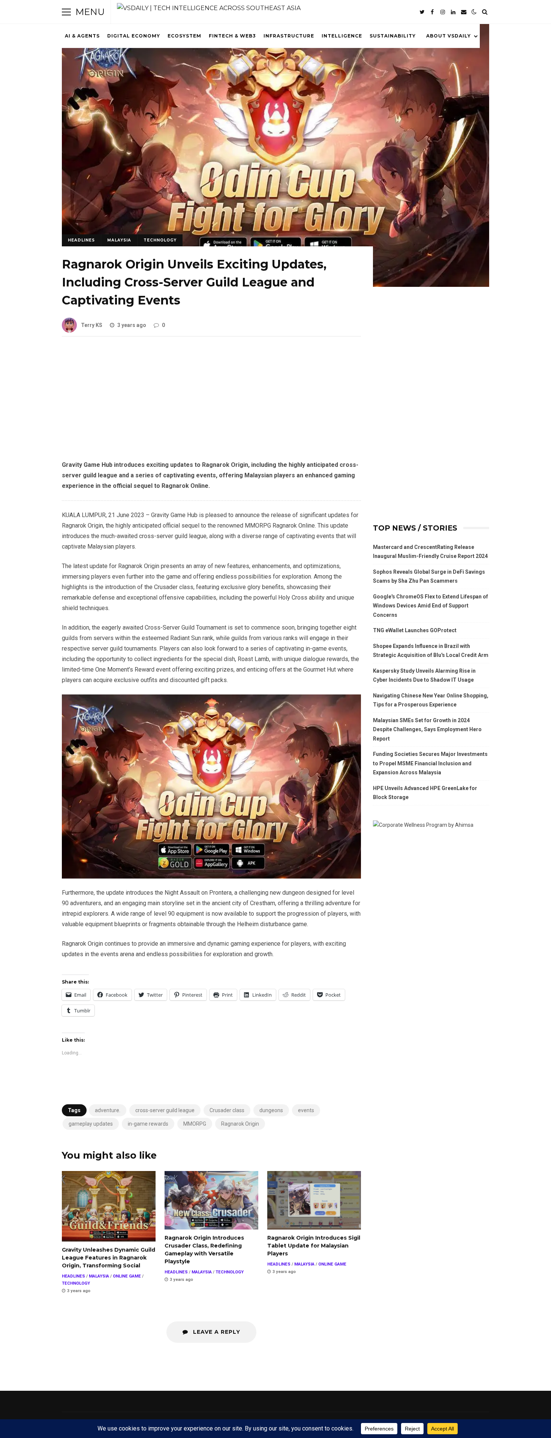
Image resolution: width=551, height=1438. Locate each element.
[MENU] (66, 12)
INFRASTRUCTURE (289, 36)
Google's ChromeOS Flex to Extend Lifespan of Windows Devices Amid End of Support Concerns (430, 606)
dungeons (271, 1110)
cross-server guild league (165, 1110)
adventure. (107, 1110)
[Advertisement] (211, 404)
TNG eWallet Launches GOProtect (415, 630)
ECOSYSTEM (184, 36)
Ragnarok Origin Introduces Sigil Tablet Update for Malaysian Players (314, 1200)
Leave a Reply (215, 1332)
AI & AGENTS (82, 36)
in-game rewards (148, 1124)
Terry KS (91, 325)
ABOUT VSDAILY (448, 36)
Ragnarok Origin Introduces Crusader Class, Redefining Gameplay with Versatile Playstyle (211, 1200)
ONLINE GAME (127, 1276)
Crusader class (227, 1110)
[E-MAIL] (463, 12)
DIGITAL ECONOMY (133, 36)
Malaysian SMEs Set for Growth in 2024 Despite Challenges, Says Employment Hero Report (427, 729)
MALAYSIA (119, 240)
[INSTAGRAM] (442, 12)
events (306, 1110)
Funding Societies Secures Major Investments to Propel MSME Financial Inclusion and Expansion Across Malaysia (430, 763)
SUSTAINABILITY (393, 36)
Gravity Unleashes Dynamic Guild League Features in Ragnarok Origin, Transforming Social (109, 1206)
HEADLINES (81, 240)
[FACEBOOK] (432, 12)
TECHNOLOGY (160, 240)
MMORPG (194, 1124)
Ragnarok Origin (240, 1124)
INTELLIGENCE (342, 36)
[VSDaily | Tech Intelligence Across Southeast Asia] (209, 8)
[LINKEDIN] (453, 12)
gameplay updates (91, 1124)
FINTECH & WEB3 (232, 36)
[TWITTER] (421, 12)
